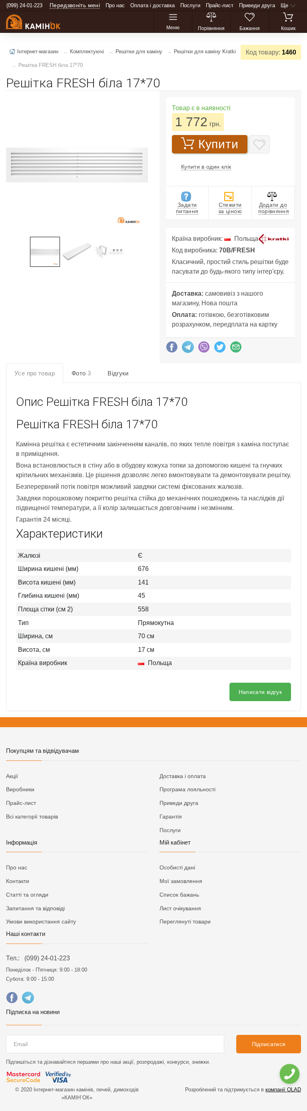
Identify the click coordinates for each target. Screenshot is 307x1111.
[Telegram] (188, 349)
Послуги (190, 5)
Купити (218, 144)
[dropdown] (289, 1074)
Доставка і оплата (182, 776)
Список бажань (179, 894)
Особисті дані (177, 867)
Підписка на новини (33, 1011)
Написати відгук (260, 692)
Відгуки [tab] (118, 373)
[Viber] (204, 349)
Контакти (17, 881)
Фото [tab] (81, 373)
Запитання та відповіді (35, 908)
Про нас (115, 5)
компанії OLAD (283, 1090)
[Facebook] (172, 349)
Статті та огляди (27, 894)
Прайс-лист (219, 5)
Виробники (20, 789)
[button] (76, 165)
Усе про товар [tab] (34, 373)
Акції (12, 776)
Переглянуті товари (185, 921)
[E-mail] (236, 349)
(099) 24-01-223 (47, 958)
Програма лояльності (187, 789)
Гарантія (170, 816)
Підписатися (269, 1044)
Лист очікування (180, 908)
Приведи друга (257, 5)
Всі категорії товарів (32, 816)
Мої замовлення (180, 881)
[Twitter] (220, 349)
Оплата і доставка (152, 5)
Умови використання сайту (41, 921)
